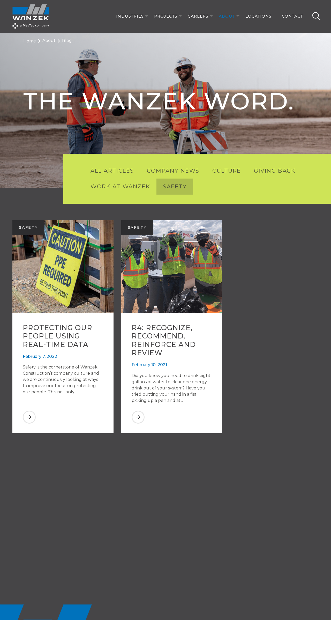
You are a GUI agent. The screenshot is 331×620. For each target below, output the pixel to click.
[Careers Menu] (211, 16)
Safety (174, 186)
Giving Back (274, 170)
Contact (292, 16)
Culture (226, 170)
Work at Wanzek (120, 186)
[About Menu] (238, 16)
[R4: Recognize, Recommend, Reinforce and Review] (171, 422)
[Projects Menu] (180, 16)
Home (29, 41)
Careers (198, 16)
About (227, 16)
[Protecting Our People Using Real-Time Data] (63, 422)
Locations (258, 16)
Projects (165, 16)
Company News (173, 170)
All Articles (112, 170)
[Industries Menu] (146, 16)
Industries (130, 16)
